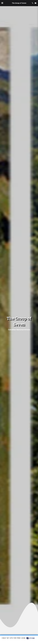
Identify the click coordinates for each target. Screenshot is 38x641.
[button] (2, 3)
